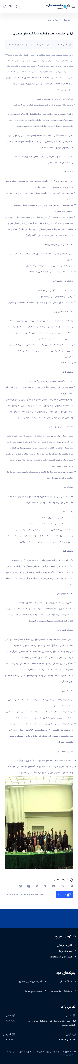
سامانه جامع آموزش (33, 991)
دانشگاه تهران (65, 982)
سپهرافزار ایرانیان (66, 1054)
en (10, 6)
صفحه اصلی (68, 20)
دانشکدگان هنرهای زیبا (61, 991)
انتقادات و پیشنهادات (61, 957)
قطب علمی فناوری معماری (30, 982)
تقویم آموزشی (64, 945)
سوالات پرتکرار (64, 951)
